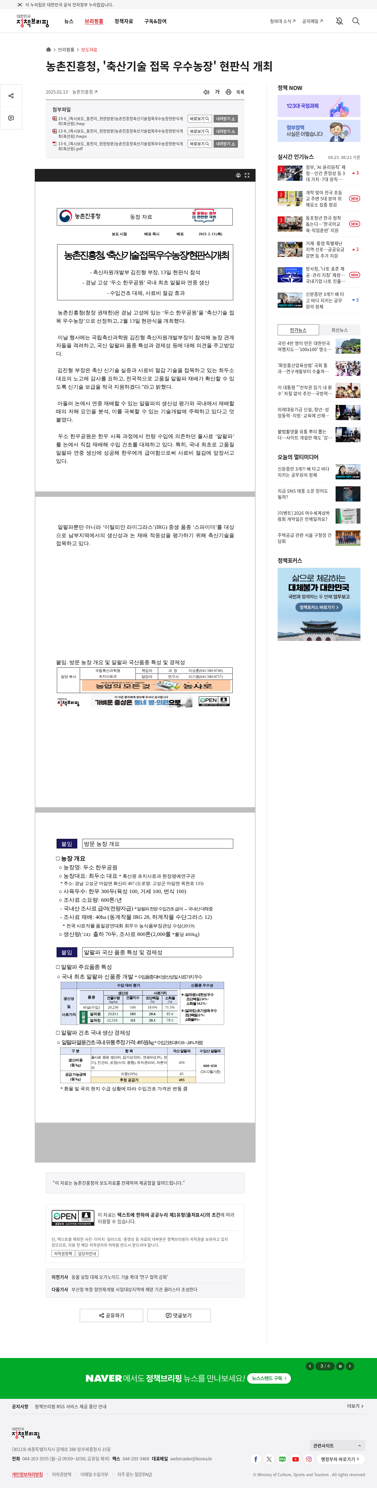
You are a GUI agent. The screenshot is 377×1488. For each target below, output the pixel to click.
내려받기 (223, 118)
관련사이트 (323, 1445)
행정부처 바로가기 (338, 1459)
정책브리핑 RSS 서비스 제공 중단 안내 (71, 1406)
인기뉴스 (298, 330)
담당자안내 (87, 1253)
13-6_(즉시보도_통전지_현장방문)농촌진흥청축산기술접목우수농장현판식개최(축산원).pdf (120, 146)
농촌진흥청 (84, 91)
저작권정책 (63, 1253)
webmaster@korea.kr (191, 1458)
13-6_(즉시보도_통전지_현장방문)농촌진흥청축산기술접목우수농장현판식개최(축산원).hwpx (120, 134)
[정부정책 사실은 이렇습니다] (319, 131)
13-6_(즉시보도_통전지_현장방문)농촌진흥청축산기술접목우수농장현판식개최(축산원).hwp (120, 121)
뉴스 (69, 21)
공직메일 (310, 21)
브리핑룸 (94, 21)
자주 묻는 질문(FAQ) (134, 1474)
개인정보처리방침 (27, 1474)
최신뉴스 (339, 330)
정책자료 (124, 21)
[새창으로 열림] (228, 92)
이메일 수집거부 (94, 1474)
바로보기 (197, 118)
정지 (340, 1366)
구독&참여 (155, 21)
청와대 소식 (280, 21)
